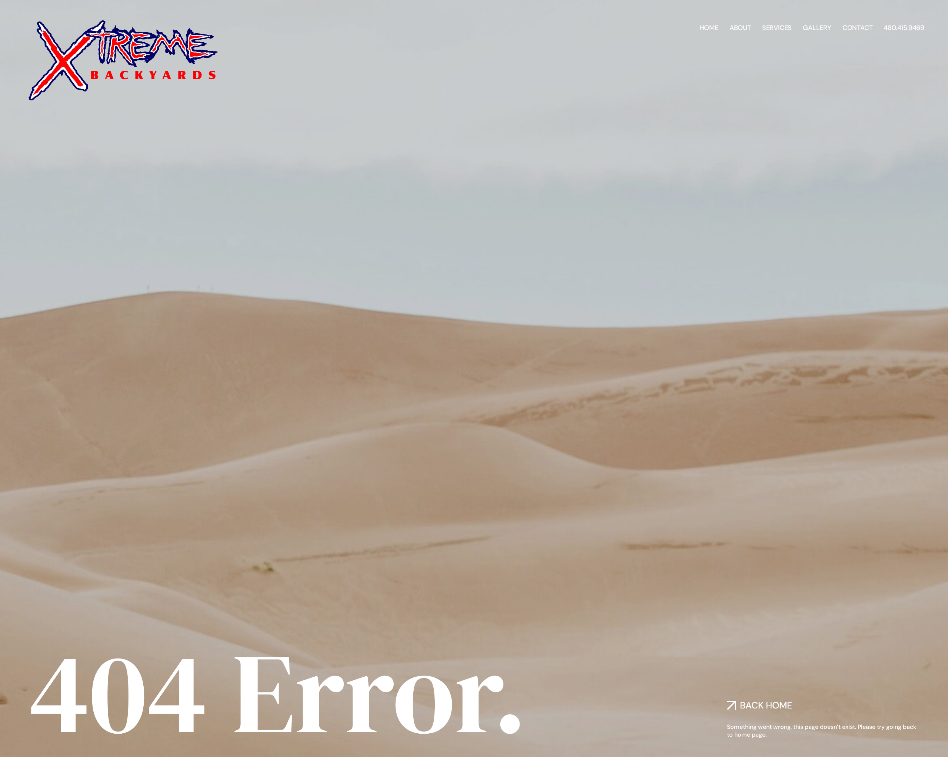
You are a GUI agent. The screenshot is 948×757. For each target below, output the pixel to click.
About (740, 28)
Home (709, 28)
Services (777, 28)
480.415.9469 (904, 28)
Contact (857, 28)
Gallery (817, 28)
